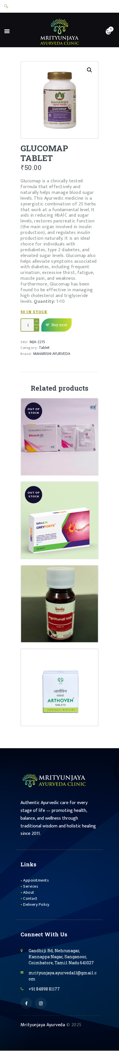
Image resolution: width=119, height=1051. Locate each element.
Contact (30, 898)
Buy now (59, 324)
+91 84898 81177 (44, 989)
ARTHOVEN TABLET (59, 669)
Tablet (44, 347)
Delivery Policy (36, 904)
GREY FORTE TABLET (59, 502)
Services (30, 886)
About (28, 892)
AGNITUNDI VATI (59, 586)
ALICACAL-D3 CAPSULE (59, 419)
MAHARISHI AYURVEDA (51, 353)
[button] (89, 70)
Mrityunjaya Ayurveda (43, 1025)
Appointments (36, 880)
